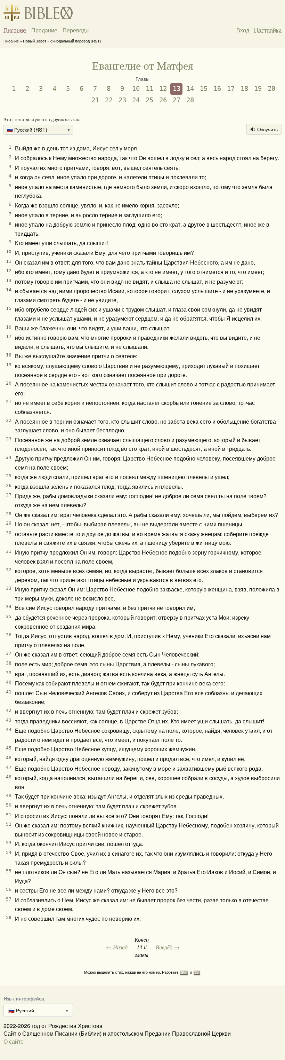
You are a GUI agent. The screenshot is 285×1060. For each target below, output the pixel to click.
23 (122, 100)
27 (176, 100)
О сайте (13, 1041)
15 (203, 89)
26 (163, 100)
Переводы (76, 30)
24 (136, 100)
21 (95, 100)
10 (136, 89)
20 (271, 89)
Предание (44, 30)
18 (244, 89)
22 (109, 100)
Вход (242, 30)
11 (149, 89)
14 (190, 89)
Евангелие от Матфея (142, 65)
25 (149, 100)
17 (231, 89)
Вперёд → (167, 947)
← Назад (117, 947)
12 (163, 89)
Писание (14, 30)
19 (258, 89)
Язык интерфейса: (24, 998)
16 (217, 89)
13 (176, 89)
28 (190, 100)
